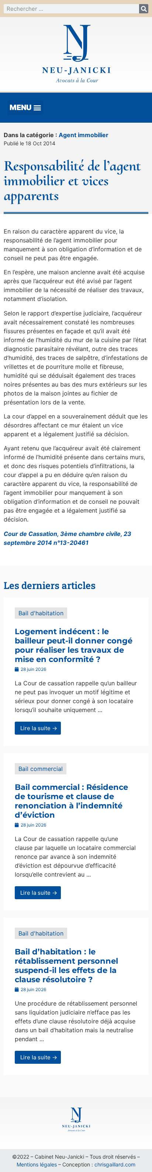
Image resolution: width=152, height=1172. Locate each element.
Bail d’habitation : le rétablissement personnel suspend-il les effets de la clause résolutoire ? (66, 965)
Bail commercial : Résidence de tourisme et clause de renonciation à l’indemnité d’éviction (71, 801)
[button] (25, 107)
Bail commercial (40, 768)
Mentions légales (37, 1164)
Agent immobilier (83, 135)
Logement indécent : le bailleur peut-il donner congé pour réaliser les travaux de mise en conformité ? (73, 645)
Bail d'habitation (40, 613)
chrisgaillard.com (114, 1164)
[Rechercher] (143, 8)
